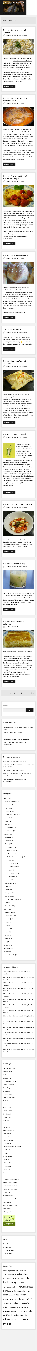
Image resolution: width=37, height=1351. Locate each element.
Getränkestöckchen (12, 329)
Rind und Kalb (13, 873)
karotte (29, 1286)
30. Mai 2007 (13, 103)
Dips (6, 902)
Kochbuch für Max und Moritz (12, 1146)
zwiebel (7, 1323)
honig (13, 1282)
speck (15, 1311)
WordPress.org (7, 1253)
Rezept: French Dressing (14, 563)
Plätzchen (10, 831)
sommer (23, 1307)
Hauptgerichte (9, 853)
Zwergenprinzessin (9, 1212)
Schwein (11, 876)
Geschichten (7, 948)
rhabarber (16, 1303)
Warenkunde (7, 951)
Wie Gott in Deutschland (10, 1205)
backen (7, 922)
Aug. (26, 971)
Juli (24, 971)
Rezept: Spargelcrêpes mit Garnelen (15, 362)
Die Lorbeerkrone (8, 1101)
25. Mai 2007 (13, 507)
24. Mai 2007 (13, 627)
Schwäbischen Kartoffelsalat (22, 61)
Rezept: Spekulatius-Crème (15, 770)
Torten (7, 821)
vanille (29, 1311)
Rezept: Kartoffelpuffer (10, 736)
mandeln (7, 1299)
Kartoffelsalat (11, 850)
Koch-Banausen (8, 1140)
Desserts (8, 896)
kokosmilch (19, 1291)
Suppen (7, 840)
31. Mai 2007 (13, 35)
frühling (23, 1274)
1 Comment (21, 103)
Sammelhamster (8, 1195)
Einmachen (8, 906)
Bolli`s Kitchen (7, 1071)
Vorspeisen (8, 837)
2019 (4, 977)
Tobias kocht (7, 1202)
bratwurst (23, 1271)
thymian (22, 1311)
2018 (4, 983)
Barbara (5, 764)
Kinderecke (6, 919)
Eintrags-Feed (7, 1247)
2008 (4, 1038)
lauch (5, 1294)
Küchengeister (7, 1163)
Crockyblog (6, 1091)
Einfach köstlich (7, 1110)
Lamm (11, 870)
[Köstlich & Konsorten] (9, 1226)
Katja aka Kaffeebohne (10, 773)
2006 (4, 1049)
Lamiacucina (6, 1169)
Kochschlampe (7, 1156)
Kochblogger (7, 1143)
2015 (4, 999)
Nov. (4, 974)
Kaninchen (17, 129)
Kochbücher (8, 915)
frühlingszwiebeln (10, 1278)
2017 (4, 988)
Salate (7, 844)
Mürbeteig (8, 811)
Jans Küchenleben (8, 1130)
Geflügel (11, 863)
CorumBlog (6, 1088)
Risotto (7, 889)
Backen (5, 798)
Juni (21, 971)
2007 (4, 1043)
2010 (4, 1027)
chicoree (6, 1274)
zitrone (24, 1319)
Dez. (7, 979)
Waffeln (7, 824)
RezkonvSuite (7, 1192)
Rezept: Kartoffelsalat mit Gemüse (15, 31)
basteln (7, 925)
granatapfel (21, 1278)
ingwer (21, 1286)
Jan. (8, 983)
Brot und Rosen (7, 1075)
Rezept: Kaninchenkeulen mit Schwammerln (16, 99)
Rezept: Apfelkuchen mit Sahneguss (14, 622)
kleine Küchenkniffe (9, 955)
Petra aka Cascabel (8, 779)
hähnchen (20, 1283)
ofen (31, 1298)
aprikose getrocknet (10, 1271)
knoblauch (9, 1290)
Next (32, 693)
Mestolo (5, 1176)
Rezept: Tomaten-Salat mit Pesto (17, 504)
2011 (4, 1021)
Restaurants (7, 945)
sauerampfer (14, 1307)
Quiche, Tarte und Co (11, 814)
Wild (10, 880)
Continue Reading (9, 86)
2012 (4, 1016)
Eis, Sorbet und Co (12, 899)
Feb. (10, 971)
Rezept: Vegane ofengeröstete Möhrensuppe (16, 739)
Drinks (5, 942)
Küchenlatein (7, 1166)
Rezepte (5, 834)
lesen (6, 932)
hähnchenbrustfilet (10, 1287)
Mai (19, 971)
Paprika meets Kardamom (10, 1182)
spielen (7, 935)
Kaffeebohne (7, 1133)
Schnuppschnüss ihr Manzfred (12, 1199)
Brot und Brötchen (10, 801)
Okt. (32, 977)
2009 (4, 1032)
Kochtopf (6, 1159)
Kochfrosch (6, 1150)
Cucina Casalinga (8, 1094)
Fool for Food (7, 1117)
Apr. (16, 971)
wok (12, 1319)
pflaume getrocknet (8, 1303)
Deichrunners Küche (9, 1097)
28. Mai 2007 (13, 181)
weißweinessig (20, 1315)
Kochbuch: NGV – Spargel (14, 434)
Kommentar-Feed (8, 1250)
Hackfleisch (12, 866)
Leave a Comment (23, 35)
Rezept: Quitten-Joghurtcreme (12, 732)
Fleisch (9, 860)
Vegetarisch (8, 883)
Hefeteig (7, 804)
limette (16, 1295)
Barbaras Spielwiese (9, 1068)
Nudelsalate (10, 847)
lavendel (10, 1295)
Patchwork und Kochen (10, 1185)
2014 (4, 1005)
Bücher (5, 909)
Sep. (29, 971)
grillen (27, 1278)
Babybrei (7, 938)
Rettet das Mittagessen (10, 1189)
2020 (4, 971)
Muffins (7, 808)
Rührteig (7, 818)
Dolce (5, 1104)
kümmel (26, 1291)
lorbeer (22, 1294)
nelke (18, 1299)
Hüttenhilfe (6, 1127)
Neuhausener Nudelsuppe (11, 1179)
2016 (4, 994)
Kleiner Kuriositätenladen (10, 1137)
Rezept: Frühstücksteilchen (15, 255)
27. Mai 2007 (13, 258)
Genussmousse (7, 1124)
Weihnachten (9, 827)
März (13, 971)
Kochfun (5, 1153)
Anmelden (6, 1244)
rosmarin (25, 1303)
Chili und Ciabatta (8, 1084)
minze (14, 1299)
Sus (4, 770)
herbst (7, 1282)
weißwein (8, 1315)
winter (7, 1319)
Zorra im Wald (7, 1208)
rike (7, 35)
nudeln (25, 1299)
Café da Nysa (7, 1078)
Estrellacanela (7, 1114)
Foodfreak (6, 1120)
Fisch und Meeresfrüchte (14, 857)
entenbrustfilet (14, 1274)
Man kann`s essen (8, 1173)
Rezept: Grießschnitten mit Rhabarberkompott (15, 177)
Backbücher (8, 912)
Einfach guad (7, 1107)
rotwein (6, 1307)
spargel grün (8, 1311)
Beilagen (7, 893)
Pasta (7, 886)
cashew (29, 1271)
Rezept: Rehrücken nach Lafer (17, 761)
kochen (7, 929)
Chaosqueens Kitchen (9, 1081)
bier (18, 1271)
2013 (4, 1010)
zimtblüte (17, 1320)
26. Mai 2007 (13, 366)
